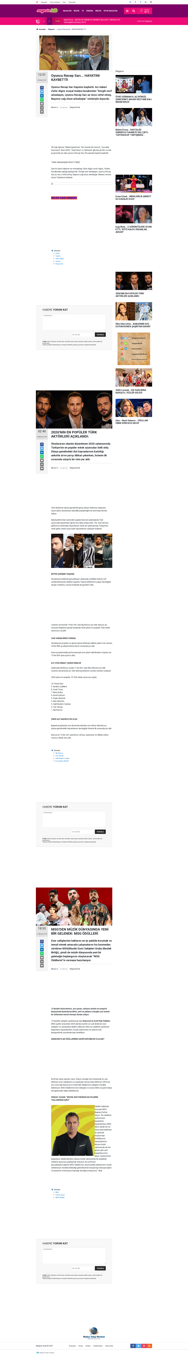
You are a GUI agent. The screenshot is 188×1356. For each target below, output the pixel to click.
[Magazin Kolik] (47, 11)
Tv (83, 11)
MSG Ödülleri (60, 1197)
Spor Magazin (110, 11)
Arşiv (64, 2)
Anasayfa (72, 1346)
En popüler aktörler (62, 761)
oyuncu (58, 261)
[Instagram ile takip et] (144, 1346)
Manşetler (44, 2)
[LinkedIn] (42, 95)
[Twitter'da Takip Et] (140, 2)
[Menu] (127, 11)
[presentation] (43, 21)
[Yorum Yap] (42, 112)
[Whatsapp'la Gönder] (42, 100)
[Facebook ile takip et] (133, 1346)
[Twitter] (42, 91)
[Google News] (63, 107)
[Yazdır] (42, 108)
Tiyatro (57, 256)
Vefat (57, 253)
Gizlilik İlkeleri (98, 1346)
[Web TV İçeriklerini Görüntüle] (145, 2)
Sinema (89, 11)
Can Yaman (59, 756)
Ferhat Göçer (60, 1195)
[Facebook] (42, 87)
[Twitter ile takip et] (138, 1346)
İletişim (88, 1346)
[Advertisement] (81, 127)
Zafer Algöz (59, 259)
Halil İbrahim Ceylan (62, 758)
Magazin (67, 11)
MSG (57, 1192)
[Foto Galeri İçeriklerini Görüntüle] (151, 2)
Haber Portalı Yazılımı (47, 1353)
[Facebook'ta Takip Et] (135, 2)
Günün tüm (144, 21)
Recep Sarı (59, 264)
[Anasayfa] (37, 2)
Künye (81, 1346)
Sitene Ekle (72, 2)
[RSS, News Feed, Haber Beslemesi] (149, 1346)
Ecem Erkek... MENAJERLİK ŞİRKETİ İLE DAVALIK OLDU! (85, 21)
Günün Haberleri (55, 2)
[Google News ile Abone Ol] (130, 2)
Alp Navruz (59, 753)
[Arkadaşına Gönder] (42, 104)
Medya (98, 11)
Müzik (76, 11)
